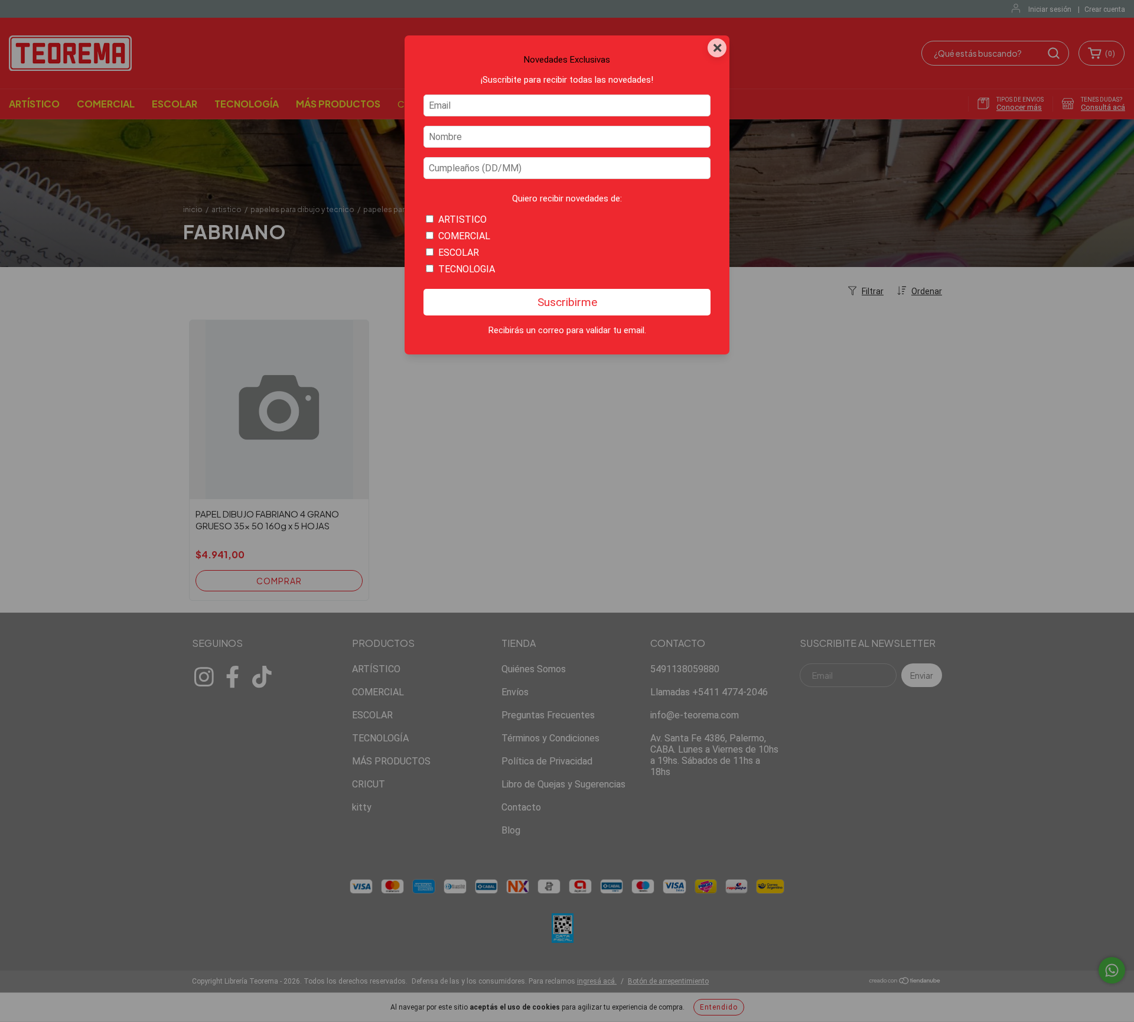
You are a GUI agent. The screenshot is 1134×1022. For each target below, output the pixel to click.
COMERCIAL (464, 236)
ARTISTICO (462, 219)
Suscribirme (567, 302)
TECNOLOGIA (466, 269)
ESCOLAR (458, 252)
